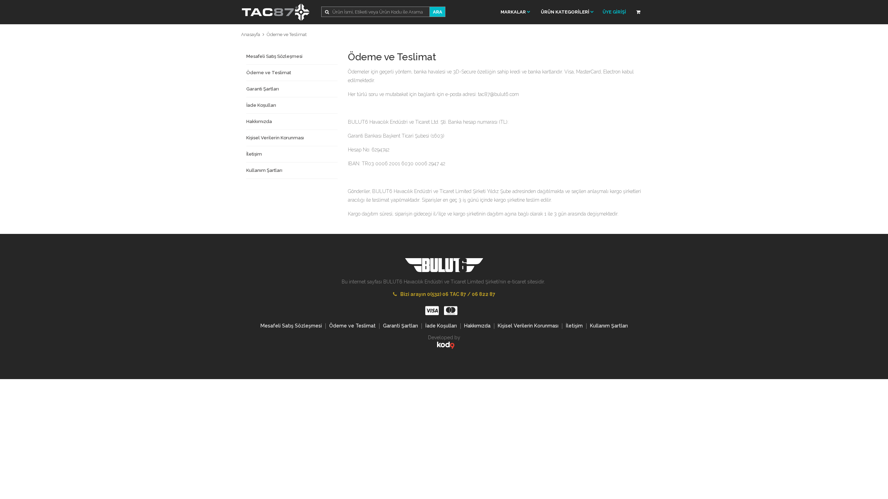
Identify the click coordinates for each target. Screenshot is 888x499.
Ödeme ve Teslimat (287, 34)
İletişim (254, 154)
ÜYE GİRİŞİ (614, 12)
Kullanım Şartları (264, 170)
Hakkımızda (259, 121)
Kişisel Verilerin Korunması (275, 137)
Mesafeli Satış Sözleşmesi (274, 56)
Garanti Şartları (262, 88)
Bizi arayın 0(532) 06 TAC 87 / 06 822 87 (447, 294)
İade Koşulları (261, 105)
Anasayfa (250, 34)
